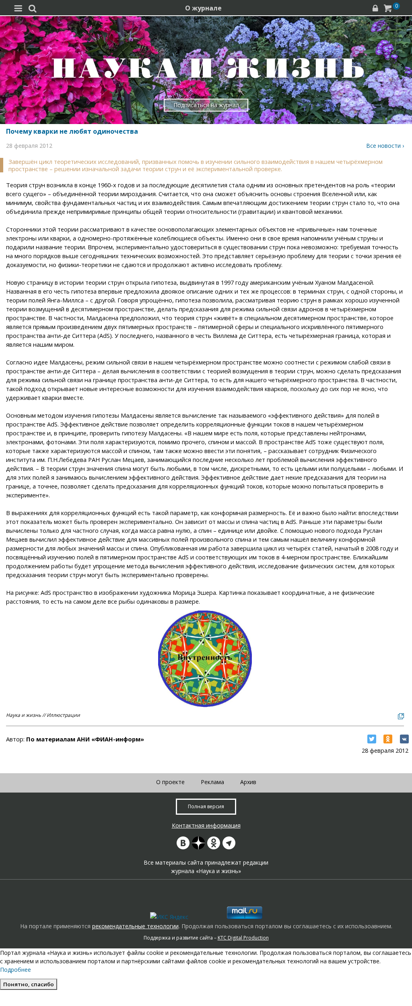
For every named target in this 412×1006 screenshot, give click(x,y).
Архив (248, 782)
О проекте (170, 782)
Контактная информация (206, 825)
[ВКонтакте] (404, 739)
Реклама (212, 782)
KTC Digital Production (243, 937)
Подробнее (15, 969)
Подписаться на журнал (206, 105)
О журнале (203, 8)
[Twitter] (371, 739)
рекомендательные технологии (135, 926)
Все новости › (385, 145)
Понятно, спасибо (28, 984)
